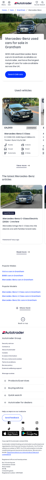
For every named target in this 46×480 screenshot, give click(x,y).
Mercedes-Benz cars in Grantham (17, 280)
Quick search (15, 395)
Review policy (7, 365)
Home (4, 10)
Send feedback (12, 418)
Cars (12, 10)
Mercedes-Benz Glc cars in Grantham (19, 300)
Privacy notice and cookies (12, 359)
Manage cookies (8, 373)
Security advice (8, 343)
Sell (9, 5)
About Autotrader (8, 350)
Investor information (9, 356)
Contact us (6, 347)
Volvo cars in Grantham (13, 272)
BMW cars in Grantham (12, 276)
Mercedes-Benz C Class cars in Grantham (21, 292)
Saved (36, 5)
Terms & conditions (9, 362)
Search (42, 5)
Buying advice (15, 388)
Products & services (18, 381)
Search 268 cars (15, 74)
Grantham (21, 10)
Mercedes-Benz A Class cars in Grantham (21, 296)
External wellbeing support (12, 368)
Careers (5, 353)
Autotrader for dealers (20, 402)
